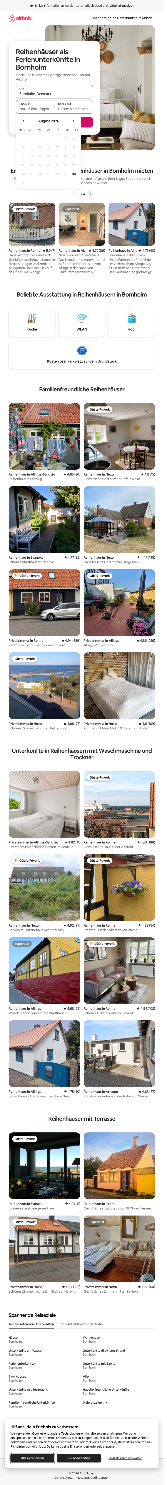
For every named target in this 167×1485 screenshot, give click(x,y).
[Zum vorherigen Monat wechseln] (23, 121)
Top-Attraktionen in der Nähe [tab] (82, 1324)
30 (74, 174)
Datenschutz (63, 1478)
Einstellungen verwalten (125, 1458)
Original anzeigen (122, 6)
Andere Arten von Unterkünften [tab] (31, 1324)
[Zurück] (73, 193)
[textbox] (35, 108)
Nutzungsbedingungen (93, 1478)
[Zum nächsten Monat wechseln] (73, 121)
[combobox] (54, 93)
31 (23, 183)
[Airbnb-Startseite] (20, 18)
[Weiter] (90, 193)
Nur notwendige (78, 1458)
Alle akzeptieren (32, 1458)
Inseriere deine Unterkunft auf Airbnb (122, 18)
